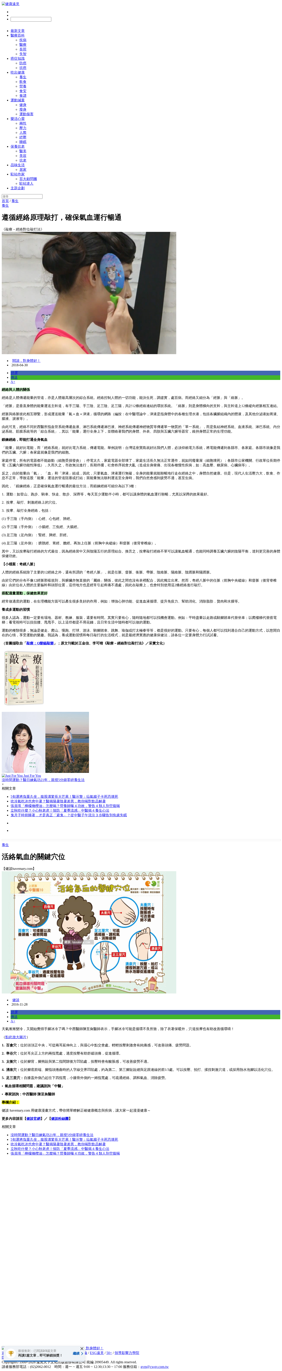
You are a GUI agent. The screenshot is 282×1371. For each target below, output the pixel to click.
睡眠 (22, 142)
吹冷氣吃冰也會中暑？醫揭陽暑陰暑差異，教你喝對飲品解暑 (58, 801)
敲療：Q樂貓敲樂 (40, 643)
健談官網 (33, 1118)
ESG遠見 (97, 1353)
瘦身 (22, 109)
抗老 (22, 160)
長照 (22, 49)
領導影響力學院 (127, 1353)
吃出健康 (18, 72)
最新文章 (18, 31)
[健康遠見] (10, 4)
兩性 (22, 123)
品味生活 (18, 165)
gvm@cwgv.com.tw (155, 1367)
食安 (22, 91)
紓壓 (22, 137)
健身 (22, 105)
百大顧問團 (28, 179)
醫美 (22, 151)
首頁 (5, 201)
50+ (109, 1353)
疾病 (22, 40)
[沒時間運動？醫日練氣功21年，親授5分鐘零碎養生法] (141, 743)
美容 (22, 156)
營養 (22, 86)
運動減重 (18, 100)
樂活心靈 (18, 119)
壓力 (22, 128)
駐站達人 (26, 183)
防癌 (22, 63)
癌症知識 (18, 58)
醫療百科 (18, 35)
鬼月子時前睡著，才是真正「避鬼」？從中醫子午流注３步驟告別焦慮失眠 (69, 815)
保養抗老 (18, 146)
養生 (22, 77)
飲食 (22, 82)
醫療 (22, 45)
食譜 (22, 95)
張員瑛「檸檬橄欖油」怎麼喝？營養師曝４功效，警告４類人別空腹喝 (65, 806)
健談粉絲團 (60, 1118)
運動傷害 (26, 114)
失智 (22, 54)
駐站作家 (18, 174)
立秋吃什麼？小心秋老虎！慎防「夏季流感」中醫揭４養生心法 (60, 810)
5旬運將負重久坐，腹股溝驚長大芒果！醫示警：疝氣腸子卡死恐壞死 (64, 796)
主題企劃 (18, 188)
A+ (13, 382)
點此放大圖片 (15, 1037)
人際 (22, 132)
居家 (22, 169)
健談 (15, 1000)
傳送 (14, 377)
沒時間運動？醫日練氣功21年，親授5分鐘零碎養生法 (52, 1135)
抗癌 (22, 68)
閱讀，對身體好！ (26, 361)
